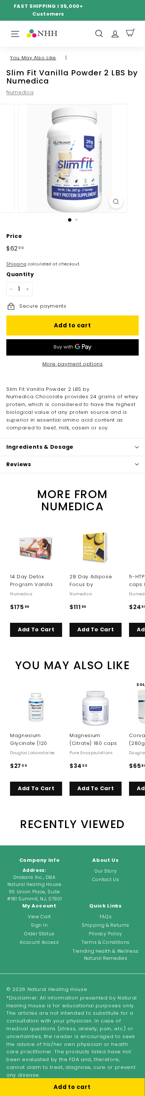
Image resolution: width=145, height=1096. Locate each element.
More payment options (72, 363)
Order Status (39, 933)
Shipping (16, 264)
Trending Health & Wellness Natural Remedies (105, 954)
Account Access (39, 942)
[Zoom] (116, 202)
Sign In (39, 925)
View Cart (39, 916)
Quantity (20, 274)
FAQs (106, 916)
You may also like (33, 57)
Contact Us (105, 879)
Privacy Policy (105, 933)
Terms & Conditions (105, 942)
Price (14, 236)
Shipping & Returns (105, 925)
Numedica (19, 92)
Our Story (105, 871)
